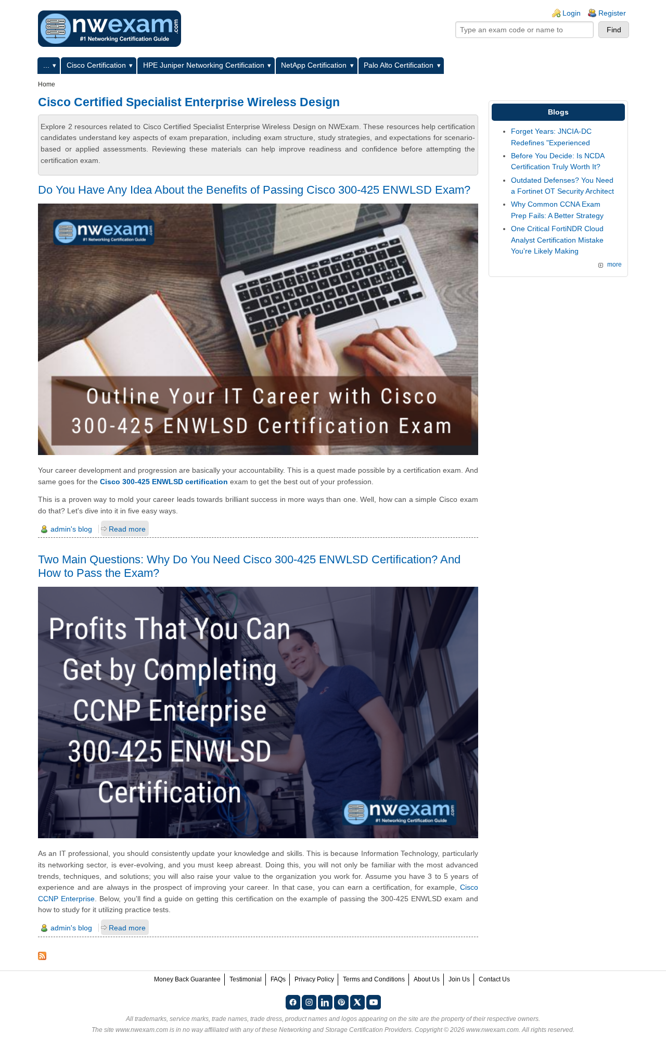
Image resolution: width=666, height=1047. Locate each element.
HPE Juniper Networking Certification (203, 65)
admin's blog (71, 529)
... (46, 65)
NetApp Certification (314, 65)
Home (46, 84)
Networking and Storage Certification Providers (345, 1029)
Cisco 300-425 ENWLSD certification (164, 481)
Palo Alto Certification (398, 65)
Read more (127, 529)
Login (571, 13)
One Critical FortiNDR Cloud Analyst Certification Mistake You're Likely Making (557, 239)
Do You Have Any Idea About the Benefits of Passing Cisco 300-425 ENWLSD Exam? (254, 189)
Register (612, 13)
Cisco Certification (96, 65)
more (614, 264)
